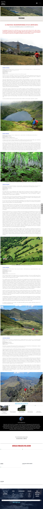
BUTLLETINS (37, 494)
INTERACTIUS (37, 492)
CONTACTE (37, 496)
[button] (37, 3)
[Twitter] (14, 502)
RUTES (13, 491)
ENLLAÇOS (29, 491)
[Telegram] (19, 502)
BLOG (37, 491)
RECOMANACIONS (21, 491)
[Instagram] (16, 502)
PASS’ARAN (2, 481)
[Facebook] (42, 205)
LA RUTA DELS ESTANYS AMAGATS (27, 463)
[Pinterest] (18, 502)
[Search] (40, 500)
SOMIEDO (1, 463)
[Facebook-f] (13, 502)
